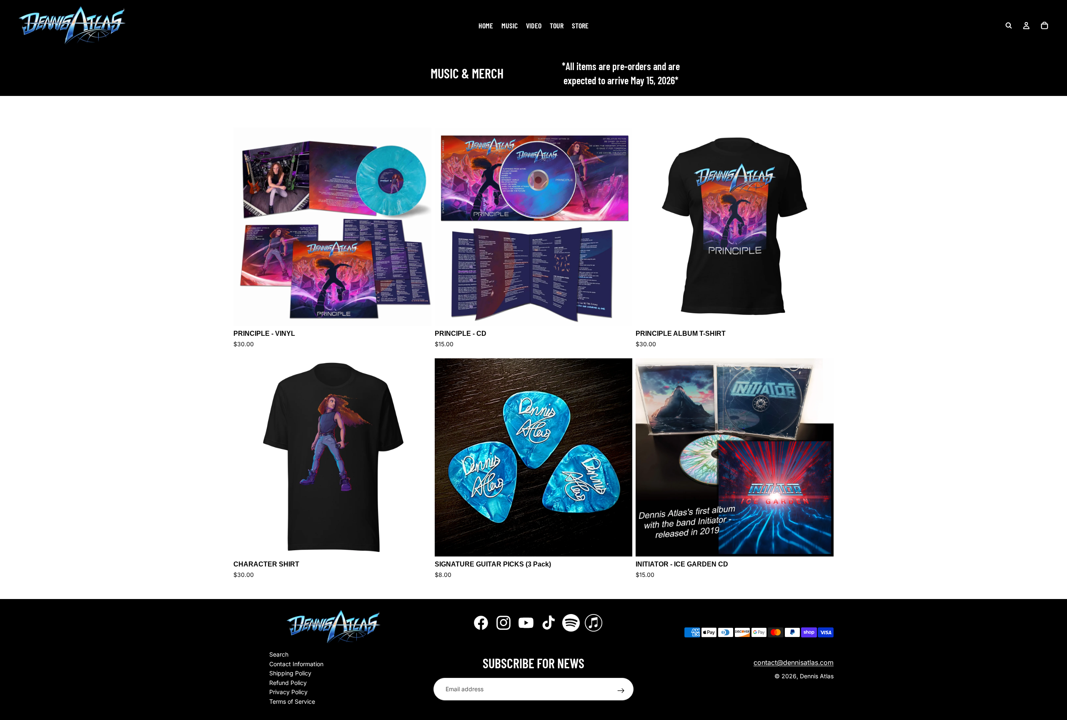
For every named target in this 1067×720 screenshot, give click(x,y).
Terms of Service (292, 701)
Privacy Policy (288, 691)
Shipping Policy (290, 673)
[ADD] (619, 543)
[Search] (1008, 25)
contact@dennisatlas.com (794, 662)
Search (278, 654)
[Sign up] (621, 690)
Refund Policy (288, 682)
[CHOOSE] (418, 312)
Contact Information (296, 663)
